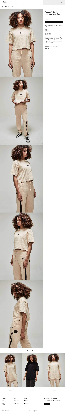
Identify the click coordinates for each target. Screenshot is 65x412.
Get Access (47, 403)
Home (3, 6)
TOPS (6, 6)
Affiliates (3, 404)
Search (3, 400)
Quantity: (48, 18)
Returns (3, 403)
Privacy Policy (16, 400)
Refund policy (16, 403)
